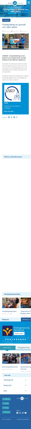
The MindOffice (26, 419)
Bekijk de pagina (19, 333)
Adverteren (7, 399)
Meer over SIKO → (9, 111)
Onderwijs (6, 20)
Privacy (6, 407)
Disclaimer (7, 412)
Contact (6, 403)
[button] (6, 339)
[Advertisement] (15, 137)
